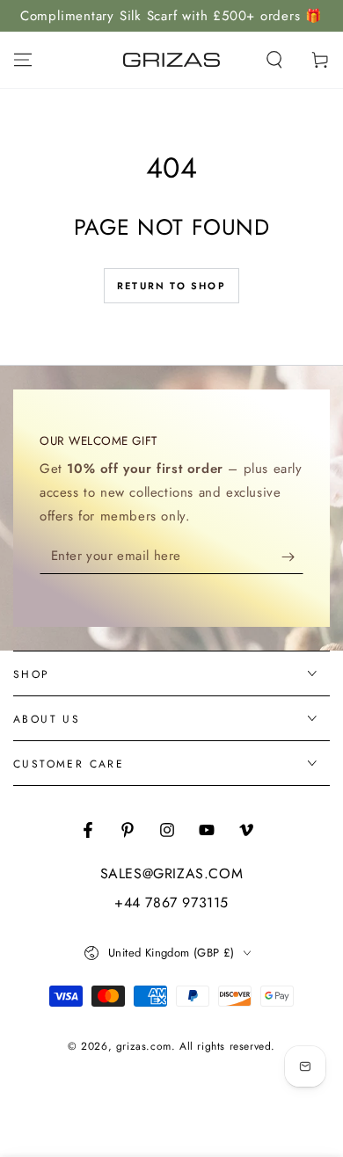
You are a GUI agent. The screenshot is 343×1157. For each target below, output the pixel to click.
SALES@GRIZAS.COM (172, 874)
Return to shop (171, 286)
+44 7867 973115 (171, 903)
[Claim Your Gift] (292, 556)
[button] (274, 60)
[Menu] (23, 60)
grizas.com (144, 1046)
